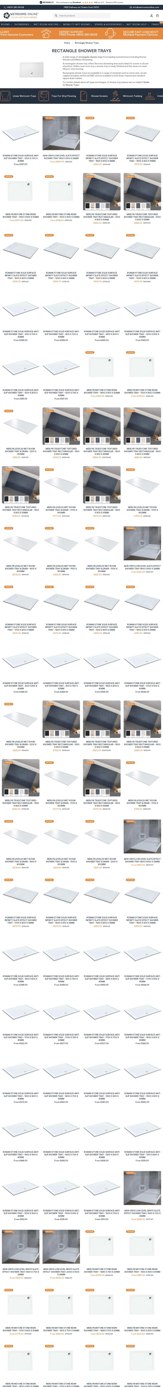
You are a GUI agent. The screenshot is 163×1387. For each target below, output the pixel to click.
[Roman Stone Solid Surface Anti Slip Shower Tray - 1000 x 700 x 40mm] (102, 1188)
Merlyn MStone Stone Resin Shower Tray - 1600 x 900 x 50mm (142, 1329)
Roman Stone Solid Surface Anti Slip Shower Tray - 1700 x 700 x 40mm (102, 1037)
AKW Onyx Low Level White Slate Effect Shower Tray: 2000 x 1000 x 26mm (61, 1272)
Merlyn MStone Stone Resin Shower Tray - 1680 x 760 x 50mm (102, 1270)
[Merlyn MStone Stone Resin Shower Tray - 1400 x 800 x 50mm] (20, 191)
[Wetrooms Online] (21, 15)
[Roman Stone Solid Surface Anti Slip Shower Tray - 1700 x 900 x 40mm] (142, 660)
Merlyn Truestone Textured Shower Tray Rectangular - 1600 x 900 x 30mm (101, 451)
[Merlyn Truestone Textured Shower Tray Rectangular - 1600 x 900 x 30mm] (102, 426)
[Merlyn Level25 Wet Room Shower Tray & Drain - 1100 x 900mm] (61, 543)
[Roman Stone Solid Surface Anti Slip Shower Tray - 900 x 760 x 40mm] (61, 660)
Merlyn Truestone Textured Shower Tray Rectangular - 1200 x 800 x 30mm (101, 217)
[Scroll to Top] (158, 1373)
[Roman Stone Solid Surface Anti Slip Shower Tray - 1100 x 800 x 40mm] (142, 1129)
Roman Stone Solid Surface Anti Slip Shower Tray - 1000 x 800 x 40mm (61, 1213)
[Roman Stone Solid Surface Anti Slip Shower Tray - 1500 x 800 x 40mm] (142, 1070)
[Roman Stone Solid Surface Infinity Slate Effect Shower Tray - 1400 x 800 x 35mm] (142, 133)
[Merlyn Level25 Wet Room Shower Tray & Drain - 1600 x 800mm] (20, 543)
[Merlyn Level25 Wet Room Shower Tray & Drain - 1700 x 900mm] (61, 484)
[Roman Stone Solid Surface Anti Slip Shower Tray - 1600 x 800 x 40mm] (20, 1070)
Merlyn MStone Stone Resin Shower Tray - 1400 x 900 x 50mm (102, 391)
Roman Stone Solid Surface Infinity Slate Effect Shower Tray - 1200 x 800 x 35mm (102, 275)
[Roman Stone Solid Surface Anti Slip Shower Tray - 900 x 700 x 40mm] (20, 309)
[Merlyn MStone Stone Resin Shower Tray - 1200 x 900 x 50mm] (142, 367)
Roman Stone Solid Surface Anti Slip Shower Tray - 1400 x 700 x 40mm (61, 1155)
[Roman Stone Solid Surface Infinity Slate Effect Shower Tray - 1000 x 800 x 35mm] (142, 250)
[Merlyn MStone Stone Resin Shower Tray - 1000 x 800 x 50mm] (61, 191)
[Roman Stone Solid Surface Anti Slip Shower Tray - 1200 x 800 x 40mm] (20, 367)
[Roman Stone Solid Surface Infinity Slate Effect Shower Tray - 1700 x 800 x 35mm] (20, 602)
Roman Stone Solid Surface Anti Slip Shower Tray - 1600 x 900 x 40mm (142, 1037)
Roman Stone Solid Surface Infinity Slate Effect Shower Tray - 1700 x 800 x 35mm (21, 627)
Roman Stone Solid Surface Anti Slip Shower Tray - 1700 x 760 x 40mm (61, 1037)
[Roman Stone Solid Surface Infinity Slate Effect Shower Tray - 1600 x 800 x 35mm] (20, 250)
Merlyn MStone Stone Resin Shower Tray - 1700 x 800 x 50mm (21, 1329)
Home (67, 43)
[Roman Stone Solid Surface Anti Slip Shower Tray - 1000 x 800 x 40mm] (61, 1188)
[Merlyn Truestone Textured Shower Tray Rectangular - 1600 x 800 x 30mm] (142, 426)
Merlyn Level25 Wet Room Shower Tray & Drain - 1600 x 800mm (20, 569)
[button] (157, 16)
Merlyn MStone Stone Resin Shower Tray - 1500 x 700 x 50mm (61, 1329)
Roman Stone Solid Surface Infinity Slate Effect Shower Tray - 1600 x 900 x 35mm (61, 627)
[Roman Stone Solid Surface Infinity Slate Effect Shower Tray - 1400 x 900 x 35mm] (142, 602)
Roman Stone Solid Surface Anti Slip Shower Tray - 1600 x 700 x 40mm (61, 1096)
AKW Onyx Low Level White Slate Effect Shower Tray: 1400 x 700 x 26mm (20, 1272)
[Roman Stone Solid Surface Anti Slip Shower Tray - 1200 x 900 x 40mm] (142, 309)
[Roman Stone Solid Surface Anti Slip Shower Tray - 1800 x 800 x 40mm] (102, 660)
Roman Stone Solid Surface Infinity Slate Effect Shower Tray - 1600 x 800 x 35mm (21, 275)
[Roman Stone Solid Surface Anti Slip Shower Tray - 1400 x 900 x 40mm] (20, 1129)
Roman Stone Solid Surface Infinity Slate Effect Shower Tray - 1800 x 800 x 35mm (102, 158)
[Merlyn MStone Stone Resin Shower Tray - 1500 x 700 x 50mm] (61, 1305)
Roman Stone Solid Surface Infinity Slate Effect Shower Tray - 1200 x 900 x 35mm (61, 275)
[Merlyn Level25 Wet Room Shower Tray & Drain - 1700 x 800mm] (142, 484)
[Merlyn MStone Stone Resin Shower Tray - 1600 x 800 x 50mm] (20, 1361)
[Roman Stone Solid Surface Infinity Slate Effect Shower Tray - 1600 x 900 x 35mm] (61, 602)
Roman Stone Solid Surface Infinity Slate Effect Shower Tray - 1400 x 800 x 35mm (142, 158)
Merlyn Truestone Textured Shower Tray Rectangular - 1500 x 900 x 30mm (61, 451)
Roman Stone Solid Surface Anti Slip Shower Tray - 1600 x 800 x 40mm (21, 1096)
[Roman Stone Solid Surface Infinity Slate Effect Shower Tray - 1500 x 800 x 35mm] (102, 602)
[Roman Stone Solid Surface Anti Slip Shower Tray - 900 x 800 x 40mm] (20, 660)
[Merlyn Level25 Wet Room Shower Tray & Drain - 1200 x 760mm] (20, 426)
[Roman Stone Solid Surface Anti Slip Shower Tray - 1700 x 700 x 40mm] (102, 1012)
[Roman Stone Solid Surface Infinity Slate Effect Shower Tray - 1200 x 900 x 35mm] (61, 250)
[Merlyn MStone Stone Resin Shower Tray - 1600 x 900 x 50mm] (142, 1305)
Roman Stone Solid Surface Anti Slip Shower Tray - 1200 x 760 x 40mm (61, 393)
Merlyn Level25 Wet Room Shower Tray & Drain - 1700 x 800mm (142, 510)
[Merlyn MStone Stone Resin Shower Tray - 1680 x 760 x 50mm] (102, 1246)
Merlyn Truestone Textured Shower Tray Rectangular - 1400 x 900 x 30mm (101, 510)
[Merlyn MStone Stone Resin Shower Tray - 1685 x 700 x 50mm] (102, 1305)
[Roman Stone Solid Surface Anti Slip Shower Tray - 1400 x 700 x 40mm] (61, 1129)
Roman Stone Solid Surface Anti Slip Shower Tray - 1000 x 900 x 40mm (21, 1213)
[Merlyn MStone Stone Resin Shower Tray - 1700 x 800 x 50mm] (20, 1305)
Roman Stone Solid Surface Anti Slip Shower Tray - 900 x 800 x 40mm (21, 686)
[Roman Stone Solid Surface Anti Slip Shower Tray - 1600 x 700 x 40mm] (61, 1070)
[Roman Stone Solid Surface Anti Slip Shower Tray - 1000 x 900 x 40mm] (20, 1188)
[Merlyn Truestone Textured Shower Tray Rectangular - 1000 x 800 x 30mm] (142, 191)
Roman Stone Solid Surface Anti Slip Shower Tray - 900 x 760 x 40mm (61, 686)
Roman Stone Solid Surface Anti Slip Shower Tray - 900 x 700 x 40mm (21, 334)
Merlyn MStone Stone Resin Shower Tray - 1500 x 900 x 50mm (142, 1270)
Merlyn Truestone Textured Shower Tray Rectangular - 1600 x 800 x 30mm (142, 451)
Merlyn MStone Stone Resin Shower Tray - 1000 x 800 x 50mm (61, 215)
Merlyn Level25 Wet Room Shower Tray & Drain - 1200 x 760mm (20, 451)
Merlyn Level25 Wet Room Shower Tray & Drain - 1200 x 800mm (101, 569)
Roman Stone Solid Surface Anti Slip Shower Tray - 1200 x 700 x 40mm (21, 158)
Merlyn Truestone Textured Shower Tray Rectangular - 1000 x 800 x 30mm (142, 217)
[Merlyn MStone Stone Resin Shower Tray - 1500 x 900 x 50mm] (142, 1246)
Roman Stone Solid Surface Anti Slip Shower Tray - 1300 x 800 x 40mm (102, 1155)
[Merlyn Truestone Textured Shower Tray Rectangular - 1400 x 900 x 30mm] (102, 484)
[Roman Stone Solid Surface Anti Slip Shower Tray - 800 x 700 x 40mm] (61, 309)
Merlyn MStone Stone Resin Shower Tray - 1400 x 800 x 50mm (21, 215)
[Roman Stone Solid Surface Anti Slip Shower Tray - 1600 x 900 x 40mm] (142, 1012)
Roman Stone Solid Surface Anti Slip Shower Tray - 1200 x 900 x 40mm (142, 334)
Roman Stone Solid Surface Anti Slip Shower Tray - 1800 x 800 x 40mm (102, 686)
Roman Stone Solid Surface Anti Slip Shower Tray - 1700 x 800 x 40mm (21, 1037)
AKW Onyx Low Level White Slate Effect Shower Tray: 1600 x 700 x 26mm (142, 1213)
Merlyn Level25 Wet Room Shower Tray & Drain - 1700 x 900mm (61, 510)
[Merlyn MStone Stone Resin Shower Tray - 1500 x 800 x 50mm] (102, 1361)
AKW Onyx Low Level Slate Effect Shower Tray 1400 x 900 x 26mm (61, 157)
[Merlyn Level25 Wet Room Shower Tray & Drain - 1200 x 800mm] (102, 543)
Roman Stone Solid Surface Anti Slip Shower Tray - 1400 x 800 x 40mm (102, 334)
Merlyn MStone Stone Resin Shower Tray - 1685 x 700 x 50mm (102, 1329)
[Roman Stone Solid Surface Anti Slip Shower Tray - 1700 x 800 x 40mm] (20, 1012)
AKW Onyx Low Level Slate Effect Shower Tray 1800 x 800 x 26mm (142, 567)
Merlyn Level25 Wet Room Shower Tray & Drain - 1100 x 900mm (61, 569)
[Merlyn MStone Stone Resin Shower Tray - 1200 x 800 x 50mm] (61, 1361)
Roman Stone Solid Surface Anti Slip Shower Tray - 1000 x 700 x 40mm (102, 1213)
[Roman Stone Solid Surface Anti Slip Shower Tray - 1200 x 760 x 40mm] (61, 367)
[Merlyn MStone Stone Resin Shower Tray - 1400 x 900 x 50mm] (102, 367)
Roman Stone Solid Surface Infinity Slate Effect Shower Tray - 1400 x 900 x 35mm (142, 627)
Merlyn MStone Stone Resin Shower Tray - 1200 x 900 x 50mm (142, 391)
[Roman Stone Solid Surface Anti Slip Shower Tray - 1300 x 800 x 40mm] (102, 1129)
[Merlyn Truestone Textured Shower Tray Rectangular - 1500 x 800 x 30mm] (20, 484)
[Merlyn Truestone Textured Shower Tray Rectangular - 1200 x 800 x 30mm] (102, 191)
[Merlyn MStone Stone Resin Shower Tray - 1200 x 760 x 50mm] (142, 1361)
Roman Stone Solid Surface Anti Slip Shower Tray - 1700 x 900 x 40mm (142, 686)
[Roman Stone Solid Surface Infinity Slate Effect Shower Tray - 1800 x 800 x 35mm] (102, 133)
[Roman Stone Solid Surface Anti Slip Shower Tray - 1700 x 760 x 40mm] (61, 1012)
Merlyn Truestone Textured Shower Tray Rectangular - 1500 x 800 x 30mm (20, 510)
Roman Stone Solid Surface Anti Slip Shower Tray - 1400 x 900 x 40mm (21, 1155)
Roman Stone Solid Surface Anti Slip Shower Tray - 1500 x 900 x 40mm (102, 1096)
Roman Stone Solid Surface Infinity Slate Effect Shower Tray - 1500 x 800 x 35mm (102, 627)
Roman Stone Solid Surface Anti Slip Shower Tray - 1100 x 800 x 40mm (142, 1155)
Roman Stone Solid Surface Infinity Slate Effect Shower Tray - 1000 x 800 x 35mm (142, 275)
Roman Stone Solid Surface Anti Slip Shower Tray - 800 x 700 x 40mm (61, 334)
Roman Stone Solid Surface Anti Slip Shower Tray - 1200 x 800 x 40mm (21, 393)
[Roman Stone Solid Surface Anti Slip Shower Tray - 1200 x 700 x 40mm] (20, 133)
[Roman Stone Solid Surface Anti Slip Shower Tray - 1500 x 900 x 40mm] (102, 1070)
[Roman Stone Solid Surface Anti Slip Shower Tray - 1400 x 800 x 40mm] (102, 309)
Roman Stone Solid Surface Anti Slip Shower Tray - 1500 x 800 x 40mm (142, 1096)
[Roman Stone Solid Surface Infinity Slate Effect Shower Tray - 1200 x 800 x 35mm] (102, 250)
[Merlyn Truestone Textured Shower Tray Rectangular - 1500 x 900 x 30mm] (61, 426)
